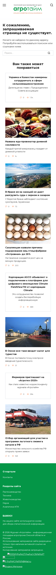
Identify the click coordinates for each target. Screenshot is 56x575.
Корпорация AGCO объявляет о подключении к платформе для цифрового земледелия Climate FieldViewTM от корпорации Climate (28, 284)
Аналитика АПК (11, 507)
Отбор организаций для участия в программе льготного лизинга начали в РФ (26, 441)
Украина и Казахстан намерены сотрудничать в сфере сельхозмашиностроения (28, 80)
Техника (7, 495)
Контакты (8, 477)
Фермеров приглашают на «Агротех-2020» (28, 379)
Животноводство (12, 499)
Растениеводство (12, 492)
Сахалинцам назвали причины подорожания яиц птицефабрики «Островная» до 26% (25, 250)
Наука (6, 503)
